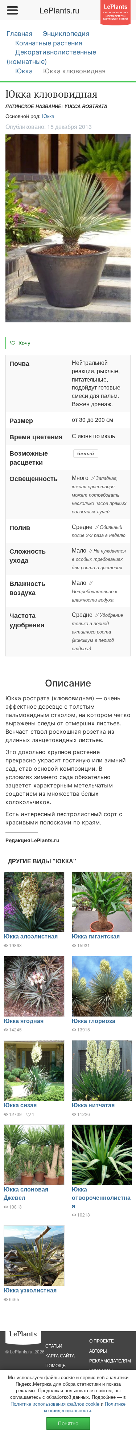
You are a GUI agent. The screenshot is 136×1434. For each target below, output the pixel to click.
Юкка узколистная (30, 1290)
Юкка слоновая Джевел (26, 1193)
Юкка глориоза (93, 1021)
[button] (68, 228)
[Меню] (12, 10)
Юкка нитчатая (93, 1105)
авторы (98, 1351)
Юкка (24, 71)
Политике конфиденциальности (85, 1407)
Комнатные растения (48, 43)
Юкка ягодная (24, 1021)
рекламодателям (110, 1360)
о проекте (101, 1340)
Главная (19, 33)
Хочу (23, 343)
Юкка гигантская (96, 936)
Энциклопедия (66, 33)
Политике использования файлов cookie (55, 1403)
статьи (53, 1346)
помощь (55, 1365)
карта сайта (60, 1355)
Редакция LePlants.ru (32, 840)
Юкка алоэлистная (31, 936)
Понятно (68, 1423)
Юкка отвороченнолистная (101, 1197)
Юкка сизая (20, 1105)
